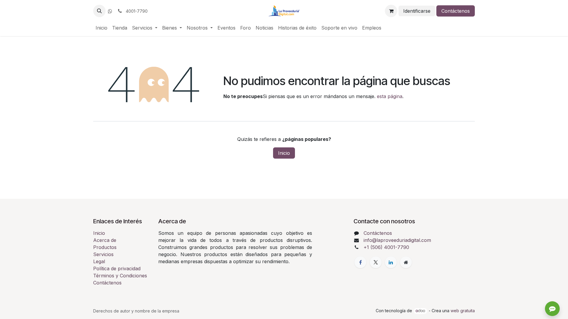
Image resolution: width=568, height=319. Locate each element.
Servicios (103, 254)
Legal (99, 261)
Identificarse (416, 11)
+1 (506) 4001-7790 (386, 247)
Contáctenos (455, 11)
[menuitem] (101, 28)
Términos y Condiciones (120, 276)
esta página (389, 96)
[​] (110, 11)
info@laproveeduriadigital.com (397, 240)
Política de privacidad (117, 268)
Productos (105, 247)
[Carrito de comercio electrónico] (391, 11)
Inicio (284, 153)
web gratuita (463, 310)
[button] (99, 11)
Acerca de (104, 240)
